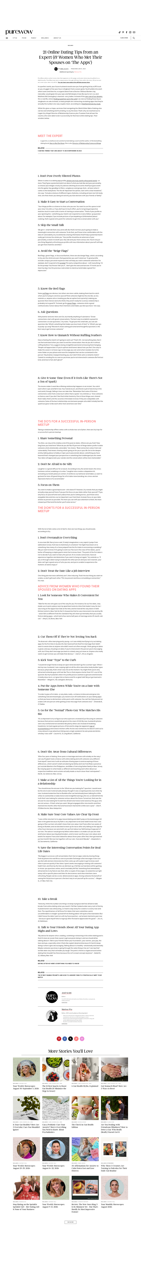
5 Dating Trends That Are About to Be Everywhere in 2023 (60, 151)
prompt (63, 263)
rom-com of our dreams (93, 96)
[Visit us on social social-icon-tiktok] (120, 32)
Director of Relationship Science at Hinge (87, 143)
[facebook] (64, 1038)
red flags (45, 293)
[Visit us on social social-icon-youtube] (134, 32)
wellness (45, 38)
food (24, 38)
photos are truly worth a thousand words (82, 181)
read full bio (64, 1002)
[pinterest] (3, 25)
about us (57, 38)
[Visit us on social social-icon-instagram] (130, 32)
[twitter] (70, 1038)
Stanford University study (91, 104)
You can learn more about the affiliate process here (74, 82)
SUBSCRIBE (124, 38)
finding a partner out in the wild (65, 99)
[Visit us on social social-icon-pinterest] (123, 32)
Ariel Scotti (64, 68)
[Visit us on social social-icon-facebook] (127, 32)
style (15, 38)
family (33, 38)
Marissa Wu (78, 72)
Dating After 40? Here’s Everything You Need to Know (58, 963)
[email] (3, 45)
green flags (71, 303)
